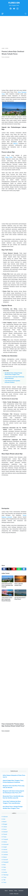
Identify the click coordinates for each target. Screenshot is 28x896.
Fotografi (5, 839)
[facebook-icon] (11, 8)
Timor (4, 877)
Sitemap (11, 890)
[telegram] (23, 569)
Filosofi (5, 834)
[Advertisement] (14, 32)
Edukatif (5, 831)
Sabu (4, 867)
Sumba (5, 872)
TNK (4, 880)
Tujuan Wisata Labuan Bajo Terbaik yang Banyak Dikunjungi (7, 599)
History (5, 842)
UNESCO (15, 143)
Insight (5, 847)
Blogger (5, 824)
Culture (5, 826)
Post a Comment (5, 57)
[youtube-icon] (14, 8)
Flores (4, 837)
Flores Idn (14, 3)
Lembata (5, 854)
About (6, 890)
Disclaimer (21, 890)
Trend (4, 882)
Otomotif (5, 859)
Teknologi (5, 875)
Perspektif (5, 862)
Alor (4, 819)
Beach (4, 821)
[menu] (3, 13)
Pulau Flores (8, 157)
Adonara (5, 816)
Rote (4, 864)
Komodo (5, 852)
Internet (5, 849)
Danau (5, 829)
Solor (4, 869)
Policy (15, 890)
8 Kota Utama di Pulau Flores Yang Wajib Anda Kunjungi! (7, 585)
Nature (5, 857)
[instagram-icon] (17, 8)
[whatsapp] (19, 569)
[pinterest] (13, 569)
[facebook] (4, 569)
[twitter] (9, 569)
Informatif (5, 844)
